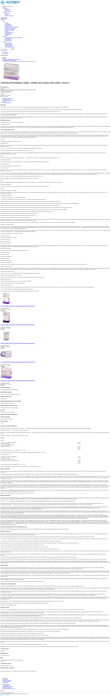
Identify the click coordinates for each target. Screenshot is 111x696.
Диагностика (7, 23)
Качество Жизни (8, 26)
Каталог (2, 19)
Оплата (6, 14)
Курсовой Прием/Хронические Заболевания (14, 37)
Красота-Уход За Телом (9, 30)
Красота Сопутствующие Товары (11, 27)
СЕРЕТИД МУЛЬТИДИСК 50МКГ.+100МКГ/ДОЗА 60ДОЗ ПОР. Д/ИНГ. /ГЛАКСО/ (17, 362)
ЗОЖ (4, 21)
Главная (4, 57)
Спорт (6, 35)
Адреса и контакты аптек (8, 6)
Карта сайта (5, 682)
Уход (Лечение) (8, 39)
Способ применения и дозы (8, 100)
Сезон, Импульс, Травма (10, 46)
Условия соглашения (7, 687)
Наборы (6, 31)
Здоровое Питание (8, 24)
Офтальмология (8, 33)
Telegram (2, 690)
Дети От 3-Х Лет (8, 42)
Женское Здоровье (8, 43)
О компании (5, 8)
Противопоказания (6, 99)
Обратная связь (8, 11)
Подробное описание (7, 102)
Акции (4, 7)
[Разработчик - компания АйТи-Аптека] (4, 694)
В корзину (2, 310)
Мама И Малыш (8, 44)
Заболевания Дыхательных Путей (9, 60)
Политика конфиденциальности (9, 688)
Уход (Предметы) (8, 40)
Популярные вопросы (9, 15)
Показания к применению (8, 98)
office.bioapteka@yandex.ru (8, 686)
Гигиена (6, 22)
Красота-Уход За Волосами (10, 28)
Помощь (4, 12)
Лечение (4, 36)
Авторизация (5, 53)
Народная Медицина (9, 32)
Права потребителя (6, 681)
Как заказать (7, 13)
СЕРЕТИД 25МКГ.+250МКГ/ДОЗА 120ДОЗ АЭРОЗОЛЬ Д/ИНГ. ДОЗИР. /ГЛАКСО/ (17, 324)
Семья (4, 41)
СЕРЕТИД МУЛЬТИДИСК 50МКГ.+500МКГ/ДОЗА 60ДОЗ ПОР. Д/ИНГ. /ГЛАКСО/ (17, 380)
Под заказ (2, 94)
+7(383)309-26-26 (3, 18)
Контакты (7, 10)
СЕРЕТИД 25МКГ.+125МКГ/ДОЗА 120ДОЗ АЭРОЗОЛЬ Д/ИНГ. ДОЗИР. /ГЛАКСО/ (17, 306)
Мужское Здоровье (8, 45)
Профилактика (8, 34)
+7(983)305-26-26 (3, 17)
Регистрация (5, 52)
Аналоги (4, 101)
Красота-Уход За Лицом (9, 29)
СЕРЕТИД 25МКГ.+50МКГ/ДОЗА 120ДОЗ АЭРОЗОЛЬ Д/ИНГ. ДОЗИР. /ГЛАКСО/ (17, 343)
